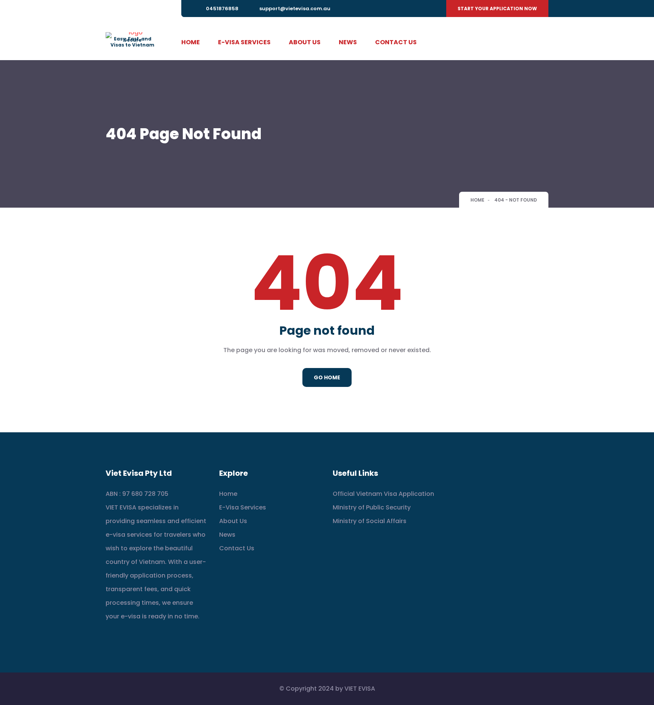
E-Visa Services (244, 42)
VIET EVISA (359, 688)
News (348, 42)
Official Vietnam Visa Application (383, 493)
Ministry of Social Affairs (369, 521)
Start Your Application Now (497, 8)
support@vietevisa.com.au (294, 8)
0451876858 (222, 8)
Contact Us (396, 42)
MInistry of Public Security (372, 507)
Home (190, 42)
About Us (305, 42)
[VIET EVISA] (132, 34)
